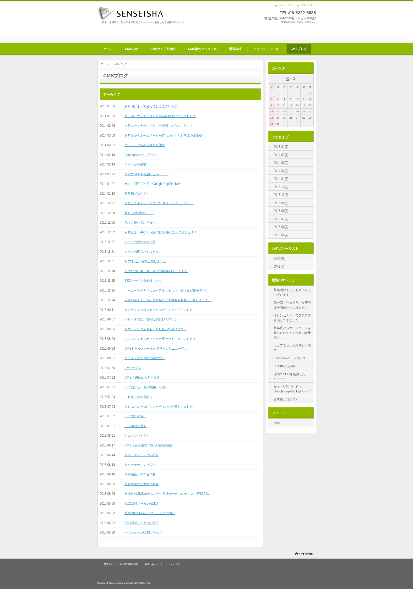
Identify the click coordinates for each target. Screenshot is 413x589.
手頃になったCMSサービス (144, 532)
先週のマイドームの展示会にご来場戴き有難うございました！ (168, 300)
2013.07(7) (281, 219)
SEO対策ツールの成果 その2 (146, 387)
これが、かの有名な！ (140, 397)
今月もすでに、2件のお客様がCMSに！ (152, 319)
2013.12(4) (281, 187)
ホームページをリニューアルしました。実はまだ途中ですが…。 (170, 290)
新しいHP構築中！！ (139, 213)
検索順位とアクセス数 (140, 474)
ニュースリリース (266, 49)
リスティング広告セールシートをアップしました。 (160, 310)
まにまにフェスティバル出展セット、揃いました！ (160, 339)
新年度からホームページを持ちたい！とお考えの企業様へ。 (166, 135)
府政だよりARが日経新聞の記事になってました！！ (161, 232)
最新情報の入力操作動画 (142, 484)
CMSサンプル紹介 (163, 49)
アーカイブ (280, 137)
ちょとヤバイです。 (138, 435)
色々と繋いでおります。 (142, 222)
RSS (277, 423)
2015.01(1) (281, 147)
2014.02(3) (281, 171)
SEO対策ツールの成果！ (142, 503)
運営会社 (235, 49)
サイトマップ (172, 564)
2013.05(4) (281, 235)
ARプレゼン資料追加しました (145, 261)
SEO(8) (279, 258)
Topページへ (285, 5)
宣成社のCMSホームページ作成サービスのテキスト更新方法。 (168, 493)
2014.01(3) (281, 179)
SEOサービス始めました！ (143, 280)
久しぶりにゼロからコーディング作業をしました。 (160, 406)
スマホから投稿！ (137, 164)
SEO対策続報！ (136, 416)
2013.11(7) (281, 195)
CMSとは (131, 49)
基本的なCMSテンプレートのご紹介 (150, 513)
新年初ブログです (137, 193)
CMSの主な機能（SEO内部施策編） (150, 445)
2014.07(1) (281, 155)
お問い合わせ (308, 5)
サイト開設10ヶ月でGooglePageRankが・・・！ (158, 184)
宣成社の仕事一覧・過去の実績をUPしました (156, 271)
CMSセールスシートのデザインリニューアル (156, 348)
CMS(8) (279, 266)
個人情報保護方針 (128, 564)
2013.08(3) (281, 211)
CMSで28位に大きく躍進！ (144, 377)
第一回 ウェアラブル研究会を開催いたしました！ (160, 116)
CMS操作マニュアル (202, 49)
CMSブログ (299, 49)
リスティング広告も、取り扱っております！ (156, 329)
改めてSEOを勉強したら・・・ (146, 174)
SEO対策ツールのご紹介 (142, 523)
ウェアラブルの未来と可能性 (145, 145)
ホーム (108, 49)
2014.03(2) (281, 163)
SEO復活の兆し (136, 426)
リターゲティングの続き (142, 455)
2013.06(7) (281, 227)
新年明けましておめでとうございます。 (152, 106)
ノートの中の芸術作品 (140, 242)
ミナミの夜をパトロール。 (143, 251)
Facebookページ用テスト (142, 155)
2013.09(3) (281, 203)
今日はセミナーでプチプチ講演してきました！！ (159, 125)
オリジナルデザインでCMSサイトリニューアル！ (159, 203)
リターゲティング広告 (140, 465)
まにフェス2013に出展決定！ (145, 358)
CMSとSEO (133, 368)
